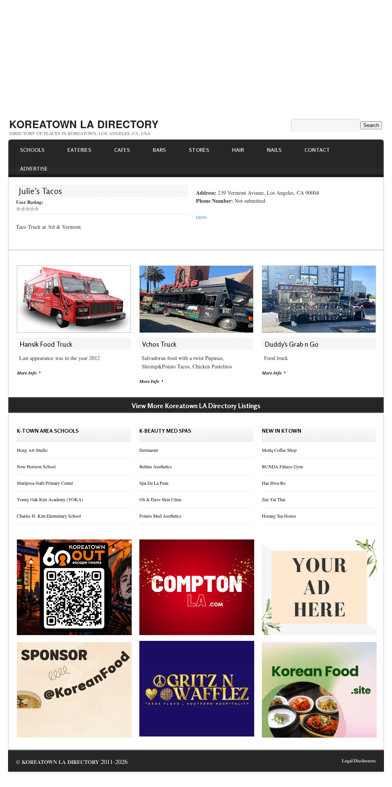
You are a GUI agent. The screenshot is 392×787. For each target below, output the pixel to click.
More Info (27, 373)
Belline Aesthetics (155, 466)
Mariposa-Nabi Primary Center (45, 483)
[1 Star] (18, 209)
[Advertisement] (196, 56)
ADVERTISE (34, 168)
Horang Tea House (279, 516)
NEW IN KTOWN (281, 430)
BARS (159, 150)
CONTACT (317, 150)
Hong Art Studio (32, 450)
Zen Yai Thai (273, 499)
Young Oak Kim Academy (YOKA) (50, 499)
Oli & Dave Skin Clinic (160, 499)
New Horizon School (36, 466)
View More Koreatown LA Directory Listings (196, 405)
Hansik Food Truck (46, 344)
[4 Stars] (32, 209)
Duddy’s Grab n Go (291, 344)
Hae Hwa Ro (274, 483)
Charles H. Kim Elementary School (49, 516)
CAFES (122, 150)
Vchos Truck (159, 344)
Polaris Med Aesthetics (160, 516)
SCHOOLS (32, 150)
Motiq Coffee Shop (279, 450)
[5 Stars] (36, 209)
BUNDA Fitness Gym (282, 466)
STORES (199, 150)
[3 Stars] (27, 209)
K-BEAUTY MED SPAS (165, 430)
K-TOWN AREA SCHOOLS (47, 430)
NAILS (274, 150)
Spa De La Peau (153, 483)
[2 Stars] (23, 209)
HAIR (238, 150)
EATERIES (79, 150)
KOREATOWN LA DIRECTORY (83, 124)
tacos (201, 216)
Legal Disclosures (359, 761)
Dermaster (148, 450)
